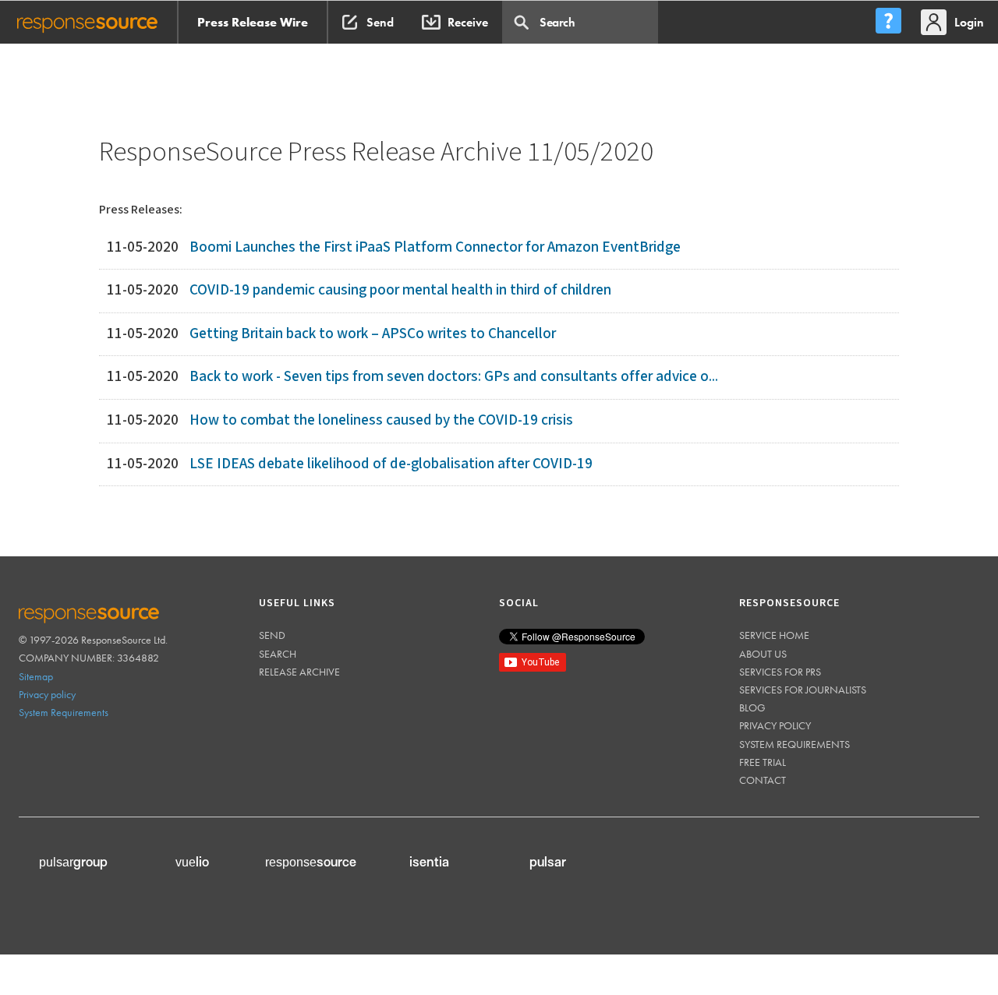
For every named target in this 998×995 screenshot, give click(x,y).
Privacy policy (47, 693)
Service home (774, 634)
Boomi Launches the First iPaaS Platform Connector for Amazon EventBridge (435, 246)
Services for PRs (780, 671)
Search (277, 653)
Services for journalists (802, 689)
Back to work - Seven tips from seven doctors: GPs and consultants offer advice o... (453, 376)
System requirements (794, 743)
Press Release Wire (252, 21)
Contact (762, 779)
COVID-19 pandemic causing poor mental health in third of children (400, 289)
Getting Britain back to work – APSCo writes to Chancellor (372, 333)
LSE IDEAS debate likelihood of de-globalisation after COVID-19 (391, 463)
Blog (752, 707)
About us (763, 653)
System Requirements (63, 711)
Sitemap (36, 676)
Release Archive (299, 671)
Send (272, 634)
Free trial (762, 761)
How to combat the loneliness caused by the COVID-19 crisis (381, 419)
